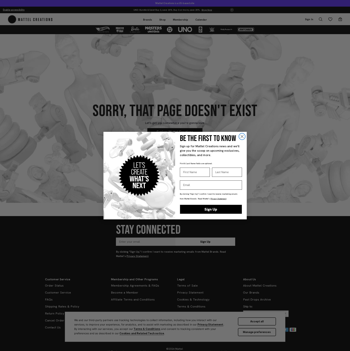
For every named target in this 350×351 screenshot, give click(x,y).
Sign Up (210, 209)
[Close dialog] (242, 136)
